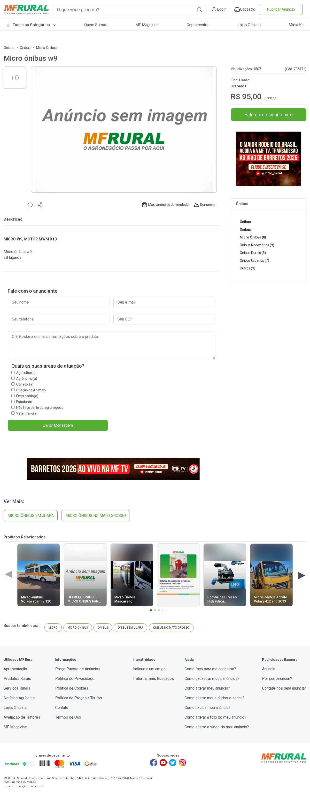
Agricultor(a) (26, 373)
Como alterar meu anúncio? (207, 688)
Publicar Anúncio (281, 9)
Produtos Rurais (17, 678)
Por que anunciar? (277, 678)
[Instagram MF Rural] (182, 762)
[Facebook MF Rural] (153, 762)
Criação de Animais (31, 390)
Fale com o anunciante (268, 115)
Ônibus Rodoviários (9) (257, 245)
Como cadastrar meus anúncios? (212, 678)
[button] (199, 9)
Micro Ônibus (46, 48)
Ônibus (9, 48)
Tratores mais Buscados (153, 678)
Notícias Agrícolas (19, 698)
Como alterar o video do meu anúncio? (217, 727)
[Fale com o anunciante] (30, 205)
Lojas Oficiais (249, 24)
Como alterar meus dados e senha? (214, 698)
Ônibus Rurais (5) (253, 253)
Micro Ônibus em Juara (31, 515)
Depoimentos (197, 24)
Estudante (24, 402)
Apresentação (15, 669)
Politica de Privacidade (74, 678)
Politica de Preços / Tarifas (78, 698)
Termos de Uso (68, 717)
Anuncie (268, 669)
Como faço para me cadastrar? (210, 669)
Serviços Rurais (17, 688)
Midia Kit (296, 24)
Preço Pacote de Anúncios (77, 669)
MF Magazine (147, 24)
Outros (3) (247, 268)
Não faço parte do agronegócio (39, 407)
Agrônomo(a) (26, 378)
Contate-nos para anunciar (284, 688)
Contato (61, 707)
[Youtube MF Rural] (163, 762)
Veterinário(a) (27, 413)
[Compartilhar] (40, 205)
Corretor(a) (24, 384)
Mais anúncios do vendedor (169, 205)
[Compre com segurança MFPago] (12, 764)
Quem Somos (95, 24)
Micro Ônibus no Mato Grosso (95, 515)
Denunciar (208, 205)
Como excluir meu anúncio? (208, 707)
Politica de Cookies (71, 688)
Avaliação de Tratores (22, 717)
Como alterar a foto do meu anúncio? (215, 717)
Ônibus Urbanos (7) (254, 260)
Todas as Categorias (31, 24)
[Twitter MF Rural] (173, 762)
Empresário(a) (27, 396)
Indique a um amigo (149, 669)
